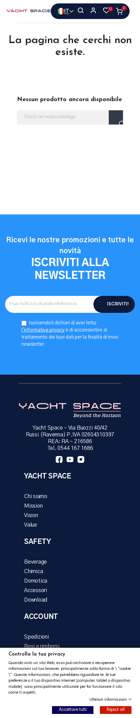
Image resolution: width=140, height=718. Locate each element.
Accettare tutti (73, 710)
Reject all (116, 710)
